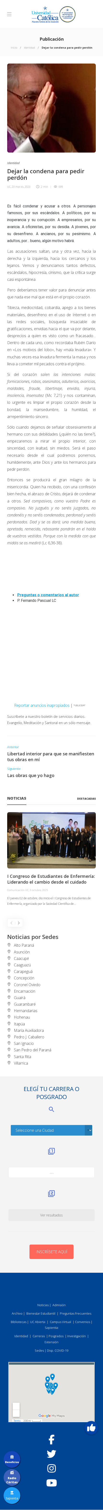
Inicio (14, 47)
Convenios (82, 1322)
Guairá (19, 997)
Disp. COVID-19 (57, 1350)
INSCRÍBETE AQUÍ (51, 1251)
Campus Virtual (60, 1322)
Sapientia (51, 1327)
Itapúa (19, 1024)
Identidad (29, 47)
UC (9, 186)
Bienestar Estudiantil (40, 1313)
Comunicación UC (18, 890)
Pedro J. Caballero (29, 1037)
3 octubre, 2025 (39, 890)
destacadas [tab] (86, 798)
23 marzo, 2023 (21, 186)
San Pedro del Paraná (32, 1050)
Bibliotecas (18, 1322)
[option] (51, 859)
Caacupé (21, 958)
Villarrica (21, 1063)
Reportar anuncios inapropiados (41, 705)
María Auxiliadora (29, 1030)
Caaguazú (22, 965)
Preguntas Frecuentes (75, 1313)
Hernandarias (25, 1010)
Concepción (24, 978)
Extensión (51, 1342)
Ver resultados (51, 1215)
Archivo (17, 1313)
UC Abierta (37, 1322)
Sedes (39, 1350)
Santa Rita (22, 1056)
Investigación (76, 1336)
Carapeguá (23, 971)
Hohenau (22, 1017)
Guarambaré (25, 1004)
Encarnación (24, 991)
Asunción (22, 952)
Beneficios (12, 1462)
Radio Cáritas (12, 1480)
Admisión (59, 1305)
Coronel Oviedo (27, 984)
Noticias (43, 1305)
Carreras (39, 1336)
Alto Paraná (24, 945)
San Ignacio (24, 1043)
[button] (91, 1427)
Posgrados (56, 1336)
